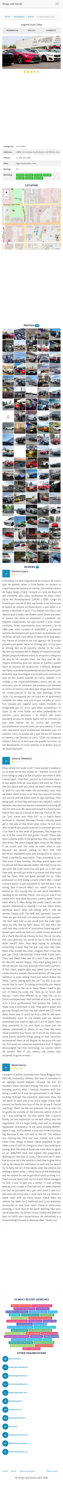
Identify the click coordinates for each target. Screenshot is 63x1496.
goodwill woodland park (31, 1349)
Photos (31, 30)
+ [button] (6, 192)
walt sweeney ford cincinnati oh (40, 1330)
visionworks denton (18, 1339)
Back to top (52, 1471)
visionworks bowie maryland (17, 1321)
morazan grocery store (49, 1333)
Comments (51, 30)
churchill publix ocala (24, 1324)
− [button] (6, 197)
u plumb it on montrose (44, 1346)
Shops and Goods (12, 4)
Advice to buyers (27, 1471)
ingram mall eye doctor (19, 1330)
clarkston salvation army (30, 1315)
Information (12, 30)
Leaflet (57, 248)
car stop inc (47, 1339)
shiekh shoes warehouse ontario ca (17, 1336)
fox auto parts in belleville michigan (20, 1327)
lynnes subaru (15, 1315)
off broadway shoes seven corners (21, 1343)
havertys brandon (43, 1309)
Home (7, 16)
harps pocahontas (47, 1315)
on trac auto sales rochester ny (45, 1327)
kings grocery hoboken (19, 1318)
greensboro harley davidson (44, 1343)
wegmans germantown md (21, 1306)
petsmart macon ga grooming (24, 1309)
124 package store (35, 1321)
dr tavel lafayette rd (34, 1339)
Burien (31, 16)
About (13, 1471)
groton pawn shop (49, 1321)
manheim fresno (36, 1336)
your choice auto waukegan (15, 1333)
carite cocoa (52, 1312)
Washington (19, 16)
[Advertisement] (31, 108)
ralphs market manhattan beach (40, 1318)
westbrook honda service (38, 1312)
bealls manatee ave (32, 1333)
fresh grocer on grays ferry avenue (22, 1346)
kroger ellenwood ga (51, 1336)
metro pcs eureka (40, 1324)
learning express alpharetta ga (17, 1312)
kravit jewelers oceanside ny (41, 1306)
